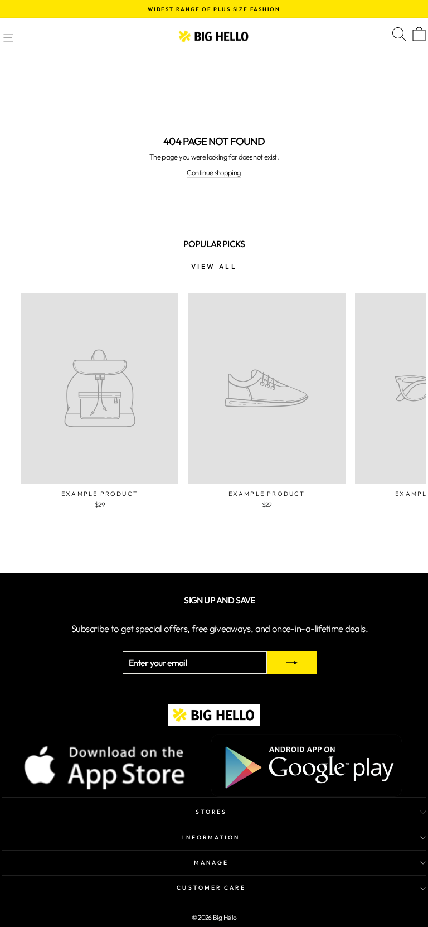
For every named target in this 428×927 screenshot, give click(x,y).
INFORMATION (211, 837)
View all (214, 266)
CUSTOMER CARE (211, 887)
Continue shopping (214, 172)
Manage (211, 862)
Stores (211, 811)
